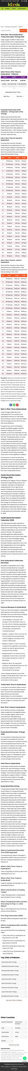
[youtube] (26, 1)
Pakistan (21, 26)
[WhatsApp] (14, 405)
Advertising (14, 1069)
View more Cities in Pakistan (14, 1000)
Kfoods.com (20, 1064)
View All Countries (14, 1045)
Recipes (7, 8)
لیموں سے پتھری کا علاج (20, 1052)
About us (7, 1066)
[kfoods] (14, 4)
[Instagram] (24, 1)
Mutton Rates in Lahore (15, 1056)
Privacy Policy (22, 1066)
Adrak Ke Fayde (5, 1054)
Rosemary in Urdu (6, 1050)
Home (2, 26)
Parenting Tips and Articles (14, 1060)
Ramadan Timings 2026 (11, 26)
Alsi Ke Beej (14, 1054)
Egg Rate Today (9, 1052)
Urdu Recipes (22, 8)
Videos (14, 8)
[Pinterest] (17, 405)
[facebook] (22, 1)
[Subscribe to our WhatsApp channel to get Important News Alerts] (24, 1058)
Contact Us (15, 1066)
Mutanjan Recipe (6, 1058)
